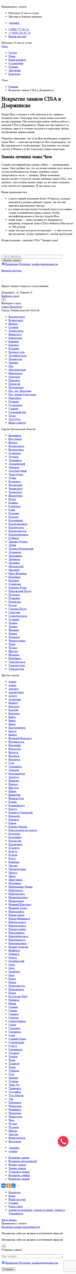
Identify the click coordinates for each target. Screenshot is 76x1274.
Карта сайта (15, 1206)
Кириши (13, 341)
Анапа (12, 681)
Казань (12, 801)
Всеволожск (15, 320)
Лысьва (12, 865)
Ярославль (14, 1141)
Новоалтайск (16, 911)
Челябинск (14, 1109)
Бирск (12, 724)
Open (4, 46)
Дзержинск (15, 460)
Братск (12, 731)
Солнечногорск (17, 615)
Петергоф (14, 383)
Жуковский (15, 485)
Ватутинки (15, 439)
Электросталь (16, 665)
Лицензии (14, 70)
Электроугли (16, 669)
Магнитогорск (17, 869)
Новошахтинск (17, 943)
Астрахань (14, 699)
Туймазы (13, 1070)
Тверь (11, 1060)
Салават (13, 1007)
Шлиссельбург (17, 422)
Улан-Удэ (13, 1084)
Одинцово (14, 584)
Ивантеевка (15, 495)
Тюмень (13, 1077)
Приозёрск (14, 398)
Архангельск (16, 692)
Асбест (12, 695)
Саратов (13, 1017)
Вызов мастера (17, 36)
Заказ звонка (9, 1219)
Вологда (13, 752)
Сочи (11, 1035)
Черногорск (15, 1116)
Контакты (14, 74)
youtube (12, 1151)
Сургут (12, 1045)
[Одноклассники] (8, 1185)
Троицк (12, 623)
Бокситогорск (16, 316)
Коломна (13, 513)
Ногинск (13, 580)
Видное (13, 442)
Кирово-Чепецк (17, 826)
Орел (11, 968)
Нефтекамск (15, 890)
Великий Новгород (20, 738)
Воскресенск (16, 449)
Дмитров (13, 467)
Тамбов (12, 1056)
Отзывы (13, 66)
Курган (12, 855)
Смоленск (14, 1028)
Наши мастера (17, 1199)
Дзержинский (16, 463)
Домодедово (15, 474)
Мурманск (14, 883)
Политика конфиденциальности (20, 1227)
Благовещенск (17, 727)
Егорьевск (14, 481)
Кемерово (14, 816)
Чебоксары (15, 1106)
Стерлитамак (16, 1042)
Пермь (12, 982)
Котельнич (14, 837)
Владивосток (16, 741)
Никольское (15, 373)
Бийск (12, 717)
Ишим (12, 791)
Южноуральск (16, 1137)
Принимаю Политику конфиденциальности (31, 264)
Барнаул (13, 702)
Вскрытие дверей (19, 1178)
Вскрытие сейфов (19, 1175)
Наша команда (17, 59)
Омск (11, 964)
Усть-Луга (14, 419)
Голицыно (14, 453)
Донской (13, 770)
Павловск (14, 380)
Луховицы (14, 552)
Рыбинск (13, 1000)
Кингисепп (15, 337)
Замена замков (17, 1168)
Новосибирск (16, 932)
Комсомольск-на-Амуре (22, 830)
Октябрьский (16, 961)
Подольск (14, 594)
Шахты (12, 1130)
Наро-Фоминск (17, 573)
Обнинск (13, 954)
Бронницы (14, 435)
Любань (13, 362)
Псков (12, 992)
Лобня (12, 545)
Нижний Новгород (19, 904)
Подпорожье (16, 387)
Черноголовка (16, 640)
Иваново (13, 780)
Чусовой (13, 1127)
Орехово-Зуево (17, 587)
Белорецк (14, 713)
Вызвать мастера (11, 270)
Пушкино (14, 598)
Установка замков (19, 1171)
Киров (12, 823)
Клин (11, 509)
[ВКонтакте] (3, 1185)
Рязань (12, 1003)
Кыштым (13, 862)
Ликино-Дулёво (18, 541)
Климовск (14, 506)
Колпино (13, 348)
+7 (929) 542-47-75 (19, 32)
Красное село (16, 352)
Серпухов (14, 612)
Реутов (12, 605)
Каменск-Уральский (20, 812)
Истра (12, 499)
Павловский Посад (19, 591)
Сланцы (13, 408)
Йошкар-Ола (16, 798)
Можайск (14, 562)
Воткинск (14, 759)
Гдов (11, 763)
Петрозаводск (16, 985)
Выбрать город (10, 296)
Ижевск (13, 784)
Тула (11, 1074)
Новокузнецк (16, 915)
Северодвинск (17, 1021)
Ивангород (15, 334)
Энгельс (13, 1134)
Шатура (13, 651)
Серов (12, 1024)
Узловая (13, 1081)
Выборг (13, 323)
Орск (11, 975)
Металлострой (17, 369)
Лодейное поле (17, 355)
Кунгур (12, 851)
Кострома (14, 833)
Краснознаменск (18, 534)
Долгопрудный (17, 470)
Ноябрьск (14, 950)
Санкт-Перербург (11, 306)
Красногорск (16, 527)
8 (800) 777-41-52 (18, 29)
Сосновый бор (17, 412)
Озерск (12, 957)
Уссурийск (14, 1091)
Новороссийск (17, 929)
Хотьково (14, 637)
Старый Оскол (17, 1038)
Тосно (12, 415)
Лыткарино (15, 555)
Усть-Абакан (16, 1095)
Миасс (12, 876)
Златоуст (13, 777)
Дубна (12, 478)
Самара (12, 1010)
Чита (11, 1120)
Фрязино (13, 630)
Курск (12, 858)
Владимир (14, 745)
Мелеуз (12, 872)
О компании (15, 63)
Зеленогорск (16, 330)
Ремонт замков (17, 1164)
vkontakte (13, 23)
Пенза (12, 978)
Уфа (10, 1099)
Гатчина (13, 327)
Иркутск (13, 787)
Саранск (13, 1014)
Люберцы (14, 559)
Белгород (14, 706)
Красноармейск (17, 524)
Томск (12, 1067)
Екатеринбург (16, 773)
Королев (13, 516)
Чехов (12, 644)
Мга (10, 366)
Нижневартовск (18, 897)
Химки (12, 633)
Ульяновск (14, 1088)
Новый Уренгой (18, 946)
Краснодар (14, 840)
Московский (16, 566)
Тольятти (13, 1063)
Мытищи (13, 569)
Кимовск (13, 819)
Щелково (13, 654)
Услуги (12, 52)
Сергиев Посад (17, 608)
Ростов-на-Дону (18, 996)
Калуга (12, 809)
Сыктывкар (15, 1049)
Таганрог (14, 1053)
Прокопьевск (16, 989)
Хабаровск (14, 1102)
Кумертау (14, 847)
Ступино (13, 619)
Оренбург (14, 971)
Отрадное (14, 376)
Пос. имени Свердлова (22, 394)
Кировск (13, 345)
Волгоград (14, 748)
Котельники (15, 520)
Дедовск (13, 456)
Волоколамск (16, 446)
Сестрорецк (15, 405)
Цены (11, 56)
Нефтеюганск (16, 893)
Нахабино (14, 577)
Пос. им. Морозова (19, 391)
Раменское (14, 601)
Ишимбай (14, 794)
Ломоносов (15, 359)
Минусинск (15, 879)
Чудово (12, 647)
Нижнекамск (16, 900)
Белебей (13, 710)
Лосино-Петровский (20, 548)
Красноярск (15, 844)
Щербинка (14, 658)
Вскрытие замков (18, 1157)
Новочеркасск (16, 939)
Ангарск (13, 688)
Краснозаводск (17, 531)
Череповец (14, 1113)
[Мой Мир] (13, 1185)
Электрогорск (16, 661)
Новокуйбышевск (19, 918)
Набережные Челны (20, 886)
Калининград (16, 805)
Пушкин (13, 401)
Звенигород (15, 488)
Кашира (13, 502)
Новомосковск (17, 922)
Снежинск (14, 1031)
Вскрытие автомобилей (22, 1161)
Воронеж (13, 756)
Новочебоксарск (18, 936)
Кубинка (13, 538)
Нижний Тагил (17, 908)
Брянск (12, 734)
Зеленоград (15, 492)
